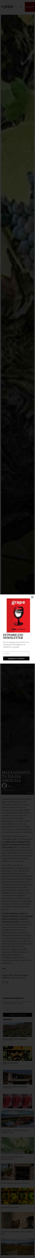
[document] (17, 629)
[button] (32, 597)
